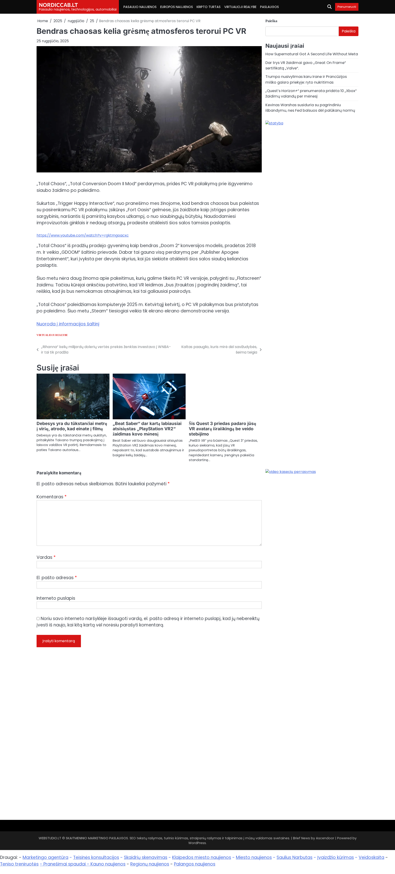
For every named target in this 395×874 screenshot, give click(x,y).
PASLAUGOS (269, 7)
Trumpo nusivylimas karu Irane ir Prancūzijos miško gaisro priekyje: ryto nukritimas (306, 79)
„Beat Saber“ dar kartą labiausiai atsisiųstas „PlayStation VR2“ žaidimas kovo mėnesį (147, 429)
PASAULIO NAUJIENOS (140, 7)
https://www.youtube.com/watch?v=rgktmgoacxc (83, 235)
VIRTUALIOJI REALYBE (240, 7)
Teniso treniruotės (19, 864)
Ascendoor (325, 838)
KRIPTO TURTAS (209, 7)
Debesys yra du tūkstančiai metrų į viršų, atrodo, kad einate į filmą (72, 426)
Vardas (46, 557)
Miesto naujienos (254, 857)
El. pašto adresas (57, 578)
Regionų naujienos (149, 864)
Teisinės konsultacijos (96, 857)
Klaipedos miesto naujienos (201, 857)
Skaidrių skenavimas (145, 857)
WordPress (197, 843)
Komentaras (52, 497)
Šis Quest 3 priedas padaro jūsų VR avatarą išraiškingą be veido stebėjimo (222, 429)
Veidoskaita (371, 857)
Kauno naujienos (108, 864)
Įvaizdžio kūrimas (335, 857)
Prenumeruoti (346, 6)
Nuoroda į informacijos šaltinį (68, 324)
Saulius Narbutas (294, 857)
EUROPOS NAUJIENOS (176, 7)
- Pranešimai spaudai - (65, 864)
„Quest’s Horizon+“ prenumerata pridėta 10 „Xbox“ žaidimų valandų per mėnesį (311, 93)
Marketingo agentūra (45, 857)
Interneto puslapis (56, 598)
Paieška (271, 21)
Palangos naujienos (194, 864)
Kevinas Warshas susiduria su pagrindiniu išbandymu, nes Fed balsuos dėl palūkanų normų (310, 107)
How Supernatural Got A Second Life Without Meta (311, 54)
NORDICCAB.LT (58, 5)
